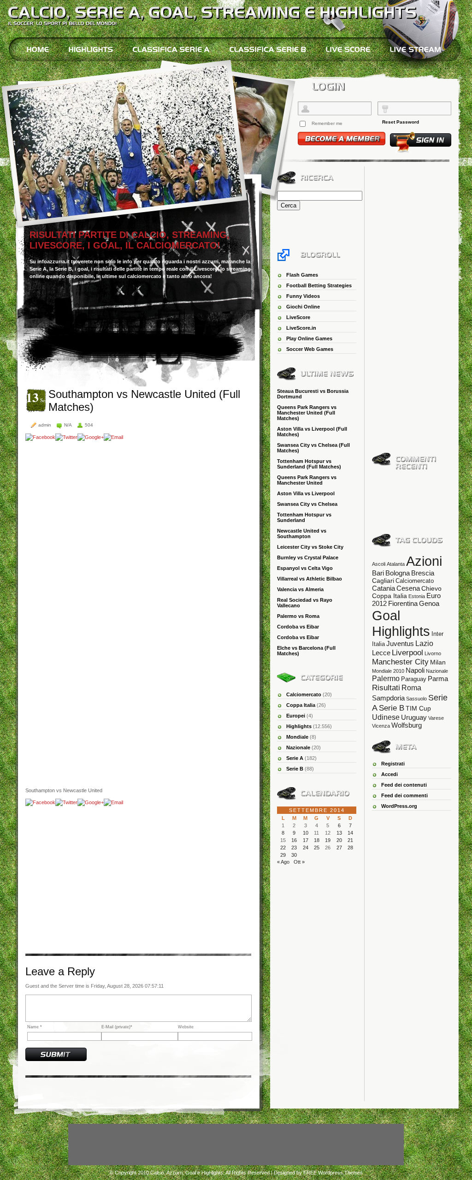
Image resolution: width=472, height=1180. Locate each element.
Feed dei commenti (404, 795)
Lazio (424, 643)
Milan (438, 662)
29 (283, 855)
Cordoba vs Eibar (298, 626)
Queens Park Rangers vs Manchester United (306, 480)
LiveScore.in (301, 328)
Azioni (424, 561)
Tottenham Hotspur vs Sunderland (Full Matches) (309, 463)
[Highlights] (90, 49)
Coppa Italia (300, 705)
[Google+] (90, 437)
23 (294, 847)
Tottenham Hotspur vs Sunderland (304, 517)
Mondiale (297, 737)
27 (339, 847)
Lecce (381, 653)
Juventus (400, 643)
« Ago (283, 862)
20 (339, 840)
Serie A (294, 758)
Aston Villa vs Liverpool (306, 493)
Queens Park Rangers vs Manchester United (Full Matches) (306, 412)
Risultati (386, 687)
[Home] (37, 49)
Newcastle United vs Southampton (301, 533)
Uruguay (414, 717)
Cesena (408, 588)
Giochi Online (303, 306)
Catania (383, 588)
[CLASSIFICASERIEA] (171, 49)
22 (283, 847)
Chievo (431, 588)
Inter (437, 633)
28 (350, 847)
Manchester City (400, 662)
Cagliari (383, 580)
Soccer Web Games (309, 349)
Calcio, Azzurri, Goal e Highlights (186, 1172)
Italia (378, 643)
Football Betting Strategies (319, 285)
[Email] (113, 437)
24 (305, 847)
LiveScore (298, 317)
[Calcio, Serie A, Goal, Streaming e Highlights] (212, 11)
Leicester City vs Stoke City (310, 547)
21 (350, 840)
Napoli (415, 670)
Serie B (294, 768)
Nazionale (298, 747)
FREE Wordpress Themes (333, 1172)
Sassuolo (416, 698)
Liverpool (407, 652)
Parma (438, 678)
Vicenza (381, 726)
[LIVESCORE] (347, 49)
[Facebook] (40, 437)
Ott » (299, 862)
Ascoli (378, 564)
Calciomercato (303, 694)
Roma (411, 688)
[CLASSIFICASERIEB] (267, 49)
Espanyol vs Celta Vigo (305, 568)
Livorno (433, 653)
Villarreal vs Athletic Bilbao (309, 578)
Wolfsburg (406, 725)
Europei (295, 715)
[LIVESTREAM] (415, 49)
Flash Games (302, 275)
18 (316, 840)
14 (350, 833)
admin (44, 424)
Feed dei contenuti (404, 785)
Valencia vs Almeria (300, 589)
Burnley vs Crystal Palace (307, 557)
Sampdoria (388, 698)
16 (294, 840)
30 (294, 855)
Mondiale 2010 (388, 671)
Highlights (299, 726)
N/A (68, 424)
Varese (436, 718)
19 (327, 840)
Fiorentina (403, 603)
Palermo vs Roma (298, 616)
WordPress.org (399, 806)
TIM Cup (418, 708)
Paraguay (413, 679)
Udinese (386, 717)
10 (305, 833)
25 (316, 847)
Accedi (389, 774)
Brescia (422, 573)
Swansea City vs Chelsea (307, 504)
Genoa (429, 603)
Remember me (327, 123)
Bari (378, 573)
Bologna (397, 573)
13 (339, 833)
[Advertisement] (102, 879)
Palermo (386, 678)
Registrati (393, 763)
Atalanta (396, 564)
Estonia (416, 596)
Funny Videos (303, 296)
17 (305, 840)
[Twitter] (66, 437)
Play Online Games (309, 338)
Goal (386, 615)
